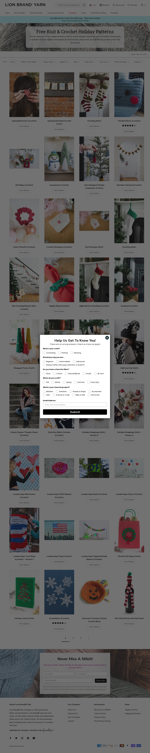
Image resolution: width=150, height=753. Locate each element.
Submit (75, 412)
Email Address (49, 400)
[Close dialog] (107, 338)
